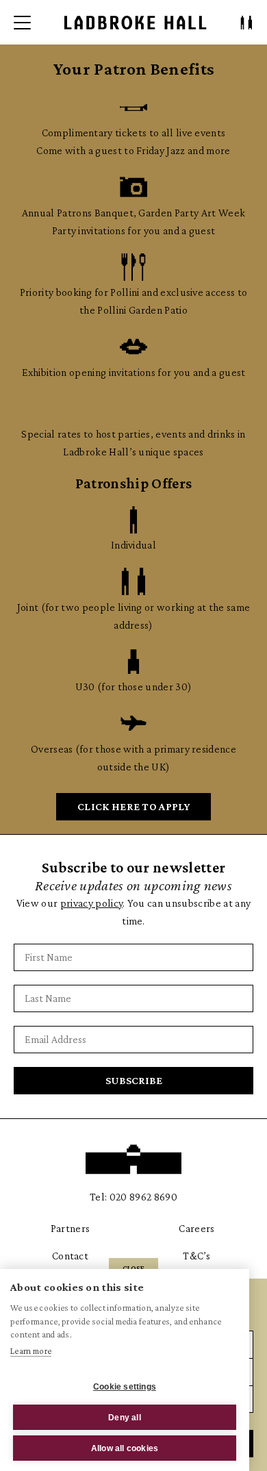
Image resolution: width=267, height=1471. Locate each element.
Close (133, 1268)
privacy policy (91, 903)
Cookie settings (124, 1387)
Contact (70, 1255)
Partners (70, 1228)
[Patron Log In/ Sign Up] (246, 22)
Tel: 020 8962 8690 (133, 1197)
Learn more (30, 1351)
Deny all (124, 1417)
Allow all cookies (124, 1448)
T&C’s (197, 1255)
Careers (196, 1228)
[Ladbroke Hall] (135, 22)
